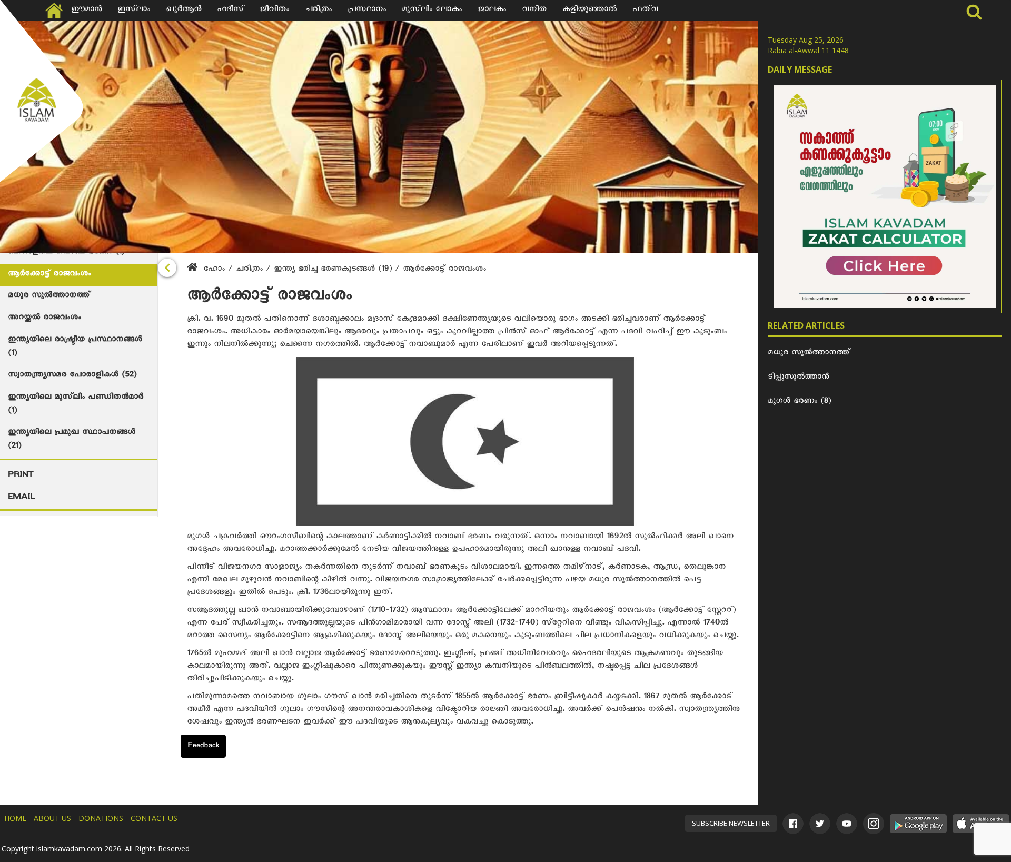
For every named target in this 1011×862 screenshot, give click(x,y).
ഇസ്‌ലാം (133, 10)
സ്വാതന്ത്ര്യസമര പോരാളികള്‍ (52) (72, 376)
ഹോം (214, 270)
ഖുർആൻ (183, 10)
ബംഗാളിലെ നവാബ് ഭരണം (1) (66, 253)
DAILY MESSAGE (800, 69)
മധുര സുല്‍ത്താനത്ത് (49, 296)
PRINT (20, 476)
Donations (100, 818)
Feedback (203, 746)
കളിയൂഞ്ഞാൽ (589, 10)
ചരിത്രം (318, 10)
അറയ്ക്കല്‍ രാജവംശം (44, 318)
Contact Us (154, 818)
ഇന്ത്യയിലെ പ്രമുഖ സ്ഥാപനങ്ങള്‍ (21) (71, 440)
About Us (52, 818)
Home (15, 818)
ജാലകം (492, 10)
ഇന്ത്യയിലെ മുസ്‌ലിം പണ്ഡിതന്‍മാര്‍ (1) (75, 405)
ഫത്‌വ (645, 10)
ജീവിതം (274, 10)
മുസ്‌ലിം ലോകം (432, 10)
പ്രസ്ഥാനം (367, 10)
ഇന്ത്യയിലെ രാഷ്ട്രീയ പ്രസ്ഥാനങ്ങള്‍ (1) (75, 347)
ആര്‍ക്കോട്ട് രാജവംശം (49, 275)
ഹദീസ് (230, 10)
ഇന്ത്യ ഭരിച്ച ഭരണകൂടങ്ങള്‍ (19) (334, 270)
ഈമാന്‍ (86, 10)
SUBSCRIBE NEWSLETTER (731, 823)
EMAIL (21, 498)
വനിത (534, 10)
